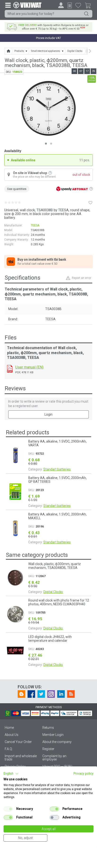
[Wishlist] (78, 5)
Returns (48, 727)
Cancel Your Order (18, 742)
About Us (11, 735)
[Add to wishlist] (90, 202)
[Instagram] (51, 694)
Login (48, 414)
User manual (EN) (29, 367)
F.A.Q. (9, 749)
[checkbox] (8, 809)
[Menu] (8, 5)
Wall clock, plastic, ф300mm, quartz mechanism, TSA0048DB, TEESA (54, 566)
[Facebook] (31, 694)
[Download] (9, 369)
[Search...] (86, 14)
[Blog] (21, 694)
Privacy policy (83, 773)
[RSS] (71, 694)
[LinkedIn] (61, 694)
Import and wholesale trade (21, 757)
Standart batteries (57, 469)
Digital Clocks (53, 592)
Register (48, 749)
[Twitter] (41, 694)
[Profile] (61, 5)
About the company (57, 742)
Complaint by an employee (54, 757)
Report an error (81, 278)
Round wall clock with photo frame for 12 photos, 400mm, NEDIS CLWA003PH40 (58, 602)
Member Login (53, 735)
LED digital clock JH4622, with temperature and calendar (50, 638)
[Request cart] (70, 5)
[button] (11, 774)
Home (9, 727)
